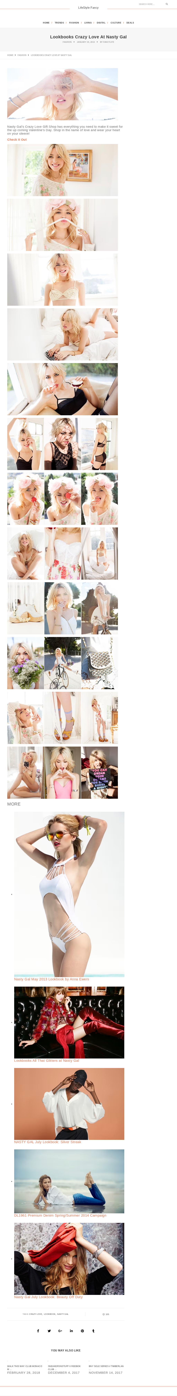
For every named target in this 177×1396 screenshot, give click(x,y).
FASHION (74, 23)
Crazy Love (35, 1314)
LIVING (88, 23)
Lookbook (49, 1314)
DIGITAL (101, 23)
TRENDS (59, 23)
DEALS (130, 23)
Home (46, 23)
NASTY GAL (63, 1314)
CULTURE (116, 23)
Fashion (67, 42)
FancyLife (108, 42)
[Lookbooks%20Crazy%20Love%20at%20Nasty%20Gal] (38, 1330)
